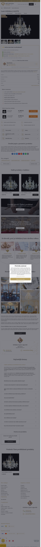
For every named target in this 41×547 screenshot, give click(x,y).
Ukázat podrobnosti (20, 281)
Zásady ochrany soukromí (20, 276)
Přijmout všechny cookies (20, 279)
